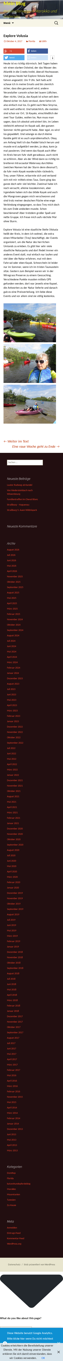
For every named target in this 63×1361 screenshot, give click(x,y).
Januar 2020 (13, 888)
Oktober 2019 (13, 904)
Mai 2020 (11, 866)
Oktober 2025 (13, 582)
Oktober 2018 (13, 963)
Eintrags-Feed (13, 1233)
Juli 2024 (11, 641)
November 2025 (15, 576)
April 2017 (12, 1059)
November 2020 (15, 834)
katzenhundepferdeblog (18, 1184)
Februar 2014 (13, 1118)
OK (43, 1358)
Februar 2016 (13, 1091)
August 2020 (13, 850)
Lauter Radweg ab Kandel (19, 485)
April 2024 (12, 657)
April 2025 (12, 603)
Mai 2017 (11, 1054)
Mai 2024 (11, 651)
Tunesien (11, 1200)
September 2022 (15, 743)
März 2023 (12, 710)
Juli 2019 (11, 920)
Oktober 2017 (13, 1027)
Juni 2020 (11, 861)
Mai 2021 (11, 802)
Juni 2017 (11, 1048)
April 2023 (12, 705)
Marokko (11, 1189)
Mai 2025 (11, 598)
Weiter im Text (16, 441)
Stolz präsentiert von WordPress (39, 1264)
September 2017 (15, 1032)
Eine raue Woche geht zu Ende (35, 447)
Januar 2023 (13, 721)
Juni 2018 (11, 984)
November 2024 (15, 619)
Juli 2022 (11, 748)
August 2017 (13, 1038)
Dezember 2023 (15, 678)
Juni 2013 (11, 1134)
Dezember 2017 (15, 1016)
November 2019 (15, 898)
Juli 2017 (11, 1043)
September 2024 (15, 630)
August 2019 (13, 914)
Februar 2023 (13, 716)
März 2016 (12, 1086)
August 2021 (13, 796)
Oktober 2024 (13, 625)
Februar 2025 (13, 614)
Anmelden (12, 1228)
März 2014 (12, 1113)
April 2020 (12, 871)
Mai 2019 (11, 930)
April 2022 (12, 764)
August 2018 (13, 973)
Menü (7, 23)
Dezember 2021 (15, 780)
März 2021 (12, 812)
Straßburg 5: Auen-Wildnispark (22, 510)
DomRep (11, 1173)
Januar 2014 (13, 1124)
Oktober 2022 (13, 737)
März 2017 (12, 1065)
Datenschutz (14, 1264)
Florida (32, 41)
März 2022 (12, 769)
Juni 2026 (11, 560)
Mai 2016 (11, 1075)
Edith (44, 41)
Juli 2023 (11, 689)
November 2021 (15, 786)
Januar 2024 (13, 673)
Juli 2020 (11, 855)
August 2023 (13, 684)
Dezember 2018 (15, 952)
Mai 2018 (11, 989)
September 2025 (15, 587)
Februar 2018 (13, 1006)
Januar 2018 (13, 1011)
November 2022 (15, 732)
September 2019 (15, 909)
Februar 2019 (13, 941)
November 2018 (15, 957)
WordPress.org (14, 1244)
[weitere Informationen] (52, 58)
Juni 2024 (11, 646)
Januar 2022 (13, 775)
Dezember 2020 (15, 829)
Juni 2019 (11, 925)
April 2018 (12, 995)
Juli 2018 (11, 979)
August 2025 (13, 592)
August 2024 (13, 635)
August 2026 (13, 550)
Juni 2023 (11, 694)
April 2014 (12, 1107)
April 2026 (12, 571)
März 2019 (12, 936)
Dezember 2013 (15, 1129)
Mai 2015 (11, 1102)
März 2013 (12, 1150)
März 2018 (12, 1000)
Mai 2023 (11, 700)
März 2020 (12, 877)
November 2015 (15, 1097)
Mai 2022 (11, 759)
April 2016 (12, 1081)
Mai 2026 (11, 566)
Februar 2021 (13, 818)
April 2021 (12, 807)
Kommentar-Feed (15, 1238)
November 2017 (15, 1022)
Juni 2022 (11, 753)
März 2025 (12, 609)
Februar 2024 (13, 668)
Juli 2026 (11, 555)
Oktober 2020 (13, 839)
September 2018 (15, 968)
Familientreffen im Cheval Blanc (22, 499)
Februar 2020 (13, 882)
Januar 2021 (13, 823)
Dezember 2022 (15, 727)
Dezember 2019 (15, 893)
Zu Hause (11, 1205)
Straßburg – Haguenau (18, 505)
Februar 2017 (13, 1070)
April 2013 (12, 1145)
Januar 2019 (13, 947)
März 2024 (12, 662)
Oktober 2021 (13, 791)
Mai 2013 (11, 1140)
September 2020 (15, 845)
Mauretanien (13, 1194)
